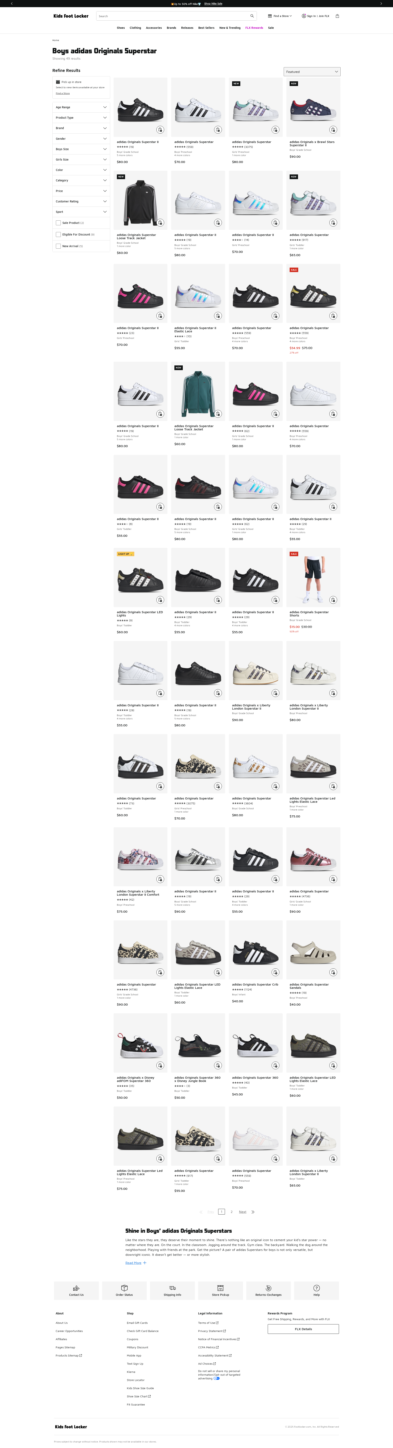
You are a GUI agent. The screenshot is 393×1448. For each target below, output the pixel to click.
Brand (60, 128)
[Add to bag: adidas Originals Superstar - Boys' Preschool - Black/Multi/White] (333, 316)
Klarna (131, 1371)
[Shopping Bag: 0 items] (337, 16)
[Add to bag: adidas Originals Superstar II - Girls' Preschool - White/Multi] (275, 223)
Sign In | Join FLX (318, 16)
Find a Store (63, 93)
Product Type (64, 117)
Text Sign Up (135, 1363)
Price (59, 191)
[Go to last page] (253, 1211)
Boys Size (62, 149)
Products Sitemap (67, 1355)
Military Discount (137, 1347)
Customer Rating (67, 201)
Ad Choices (205, 1363)
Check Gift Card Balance (143, 1331)
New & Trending (230, 27)
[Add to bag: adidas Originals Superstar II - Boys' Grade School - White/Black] (160, 130)
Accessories (154, 27)
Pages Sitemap (65, 1347)
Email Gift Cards (137, 1322)
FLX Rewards (254, 27)
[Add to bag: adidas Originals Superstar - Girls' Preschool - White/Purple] (275, 130)
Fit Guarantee (136, 1404)
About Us (62, 1322)
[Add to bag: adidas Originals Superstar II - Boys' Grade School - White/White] (218, 223)
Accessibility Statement (213, 1355)
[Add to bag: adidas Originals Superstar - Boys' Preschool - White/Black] (218, 130)
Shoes (121, 27)
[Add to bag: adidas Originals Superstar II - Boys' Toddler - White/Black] (333, 507)
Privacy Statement (210, 1331)
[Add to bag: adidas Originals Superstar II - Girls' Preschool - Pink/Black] (160, 316)
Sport (59, 211)
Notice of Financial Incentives (217, 1339)
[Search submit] (252, 15)
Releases (187, 27)
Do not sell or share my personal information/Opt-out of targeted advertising (219, 1374)
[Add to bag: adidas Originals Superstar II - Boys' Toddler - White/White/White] (160, 693)
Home (55, 40)
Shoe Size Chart (137, 1396)
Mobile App (134, 1355)
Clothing (135, 27)
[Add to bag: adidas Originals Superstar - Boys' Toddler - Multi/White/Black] (160, 786)
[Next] (381, 3)
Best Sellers (206, 27)
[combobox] (176, 15)
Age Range (63, 107)
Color (59, 170)
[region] (196, 3)
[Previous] (12, 3)
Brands (171, 27)
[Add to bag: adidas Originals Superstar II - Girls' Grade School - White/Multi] (275, 507)
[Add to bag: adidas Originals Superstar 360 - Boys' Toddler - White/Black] (275, 1065)
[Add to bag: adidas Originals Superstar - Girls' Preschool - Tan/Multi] (218, 786)
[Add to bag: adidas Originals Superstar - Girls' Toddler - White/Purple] (333, 223)
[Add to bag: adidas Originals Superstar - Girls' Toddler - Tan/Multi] (218, 1158)
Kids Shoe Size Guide (140, 1388)
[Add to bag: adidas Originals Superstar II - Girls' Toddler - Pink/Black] (160, 507)
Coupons (132, 1339)
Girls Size (62, 159)
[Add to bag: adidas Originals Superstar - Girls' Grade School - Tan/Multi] (160, 972)
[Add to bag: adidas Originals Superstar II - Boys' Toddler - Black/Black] (218, 600)
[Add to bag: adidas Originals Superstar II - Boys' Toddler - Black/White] (275, 600)
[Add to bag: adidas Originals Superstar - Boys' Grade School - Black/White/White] (275, 786)
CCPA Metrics (206, 1347)
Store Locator (136, 1380)
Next (242, 1212)
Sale (271, 27)
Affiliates (61, 1339)
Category (62, 180)
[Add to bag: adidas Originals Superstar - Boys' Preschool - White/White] (333, 414)
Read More (133, 1263)
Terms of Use (206, 1322)
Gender (61, 138)
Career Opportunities (69, 1331)
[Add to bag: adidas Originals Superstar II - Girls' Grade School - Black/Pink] (275, 414)
